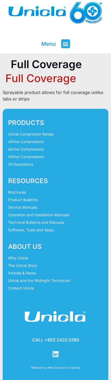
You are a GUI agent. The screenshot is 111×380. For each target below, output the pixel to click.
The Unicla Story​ (22, 265)
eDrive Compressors (26, 149)
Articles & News (22, 273)
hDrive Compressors (26, 156)
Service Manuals (22, 207)
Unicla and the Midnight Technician (39, 280)
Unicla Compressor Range (31, 134)
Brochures (17, 192)
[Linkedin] (55, 354)
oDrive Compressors (26, 141)
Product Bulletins (23, 199)
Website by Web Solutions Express (55, 367)
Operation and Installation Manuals (38, 214)
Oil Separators (20, 164)
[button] (65, 43)
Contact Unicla (21, 288)
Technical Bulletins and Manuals (36, 222)
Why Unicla (18, 258)
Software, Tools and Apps (31, 230)
